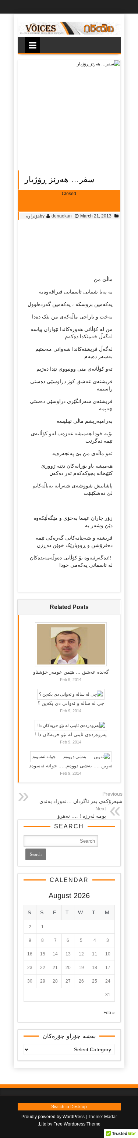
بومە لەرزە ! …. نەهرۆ (81, 816)
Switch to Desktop (69, 1106)
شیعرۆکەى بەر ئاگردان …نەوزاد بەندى (81, 801)
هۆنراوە (33, 216)
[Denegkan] (69, 33)
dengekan (62, 216)
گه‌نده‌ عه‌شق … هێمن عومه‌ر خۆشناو (71, 672)
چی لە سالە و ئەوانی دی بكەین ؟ (71, 703)
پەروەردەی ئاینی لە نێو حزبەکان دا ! (71, 734)
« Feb (109, 1012)
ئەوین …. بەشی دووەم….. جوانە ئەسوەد (71, 765)
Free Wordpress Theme (76, 1124)
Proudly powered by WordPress (53, 1116)
